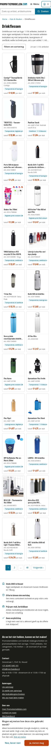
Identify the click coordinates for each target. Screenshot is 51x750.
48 (27, 567)
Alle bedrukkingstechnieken (13, 694)
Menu (36, 4)
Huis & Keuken (16, 19)
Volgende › (38, 567)
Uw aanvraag (7, 687)
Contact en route (9, 712)
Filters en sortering (14, 46)
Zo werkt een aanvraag (12, 690)
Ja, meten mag (36, 743)
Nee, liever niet (13, 743)
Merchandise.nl (8, 716)
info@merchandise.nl (11, 669)
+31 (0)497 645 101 (10, 665)
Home (4, 19)
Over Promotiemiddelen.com (14, 709)
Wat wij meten (20, 737)
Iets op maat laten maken (13, 697)
